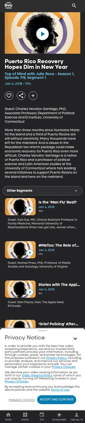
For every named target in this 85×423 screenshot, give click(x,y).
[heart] (9, 95)
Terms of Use (60, 389)
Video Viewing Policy (37, 375)
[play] (42, 34)
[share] (21, 95)
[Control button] (75, 339)
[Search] (74, 5)
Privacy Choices (16, 381)
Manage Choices (22, 400)
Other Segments (19, 190)
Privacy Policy (56, 358)
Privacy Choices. (64, 367)
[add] (33, 95)
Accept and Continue (56, 399)
